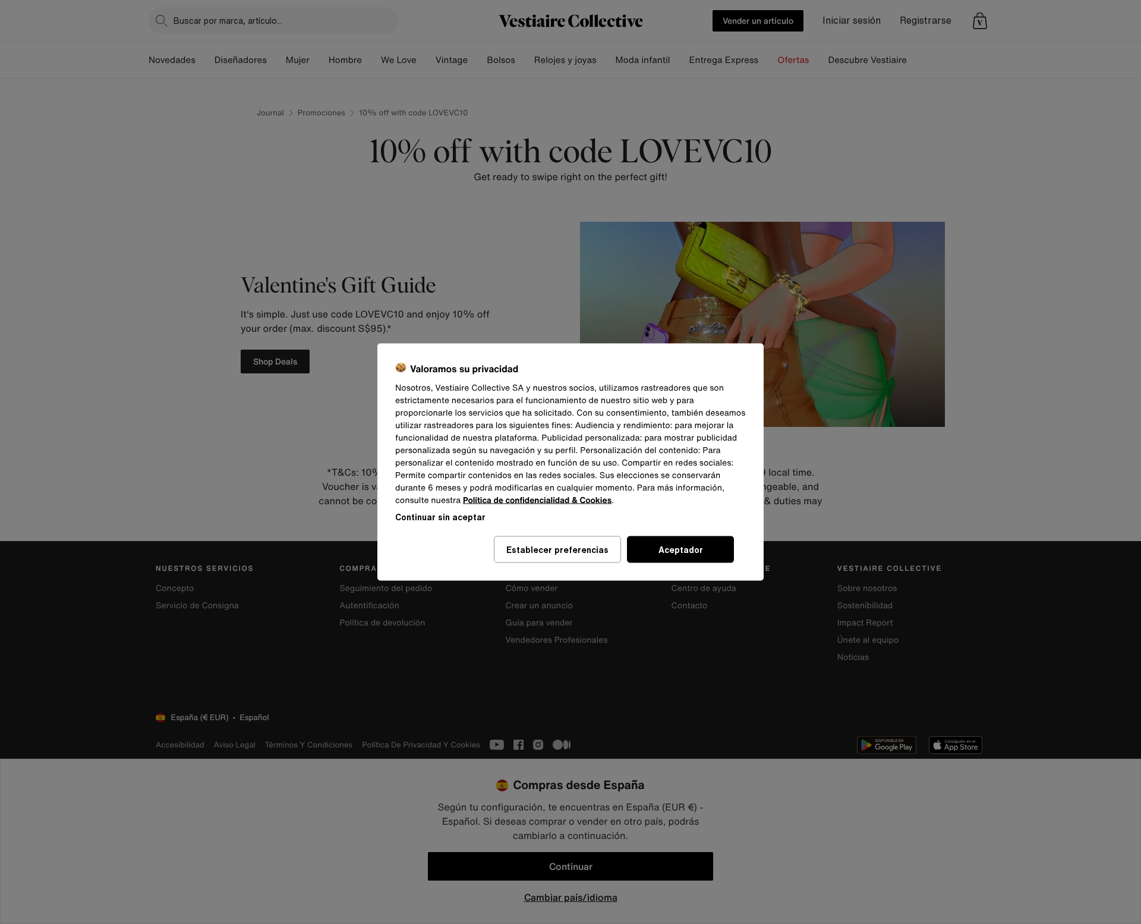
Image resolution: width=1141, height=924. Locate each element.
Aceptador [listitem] (680, 549)
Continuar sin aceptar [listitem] (440, 517)
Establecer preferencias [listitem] (557, 549)
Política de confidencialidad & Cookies (537, 500)
